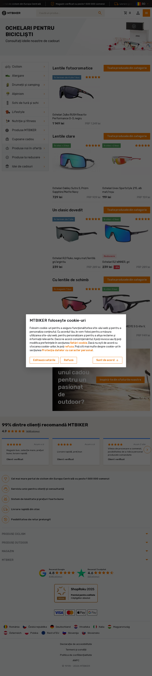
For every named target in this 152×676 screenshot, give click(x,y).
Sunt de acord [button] (107, 360)
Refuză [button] (68, 360)
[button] (69, 346)
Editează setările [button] (44, 360)
